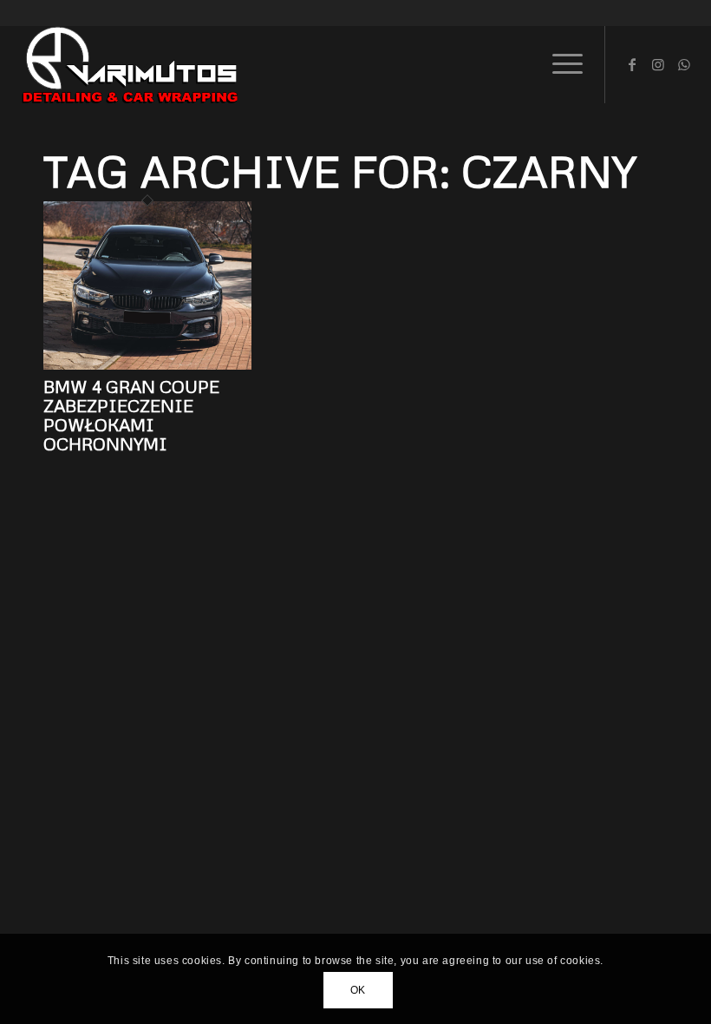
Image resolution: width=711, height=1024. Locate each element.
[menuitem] (559, 64)
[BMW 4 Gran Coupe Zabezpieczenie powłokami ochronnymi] (147, 365)
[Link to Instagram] (658, 64)
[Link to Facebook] (632, 64)
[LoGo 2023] (131, 64)
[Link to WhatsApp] (684, 64)
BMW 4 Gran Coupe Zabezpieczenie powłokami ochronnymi (131, 415)
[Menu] (559, 64)
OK (358, 990)
